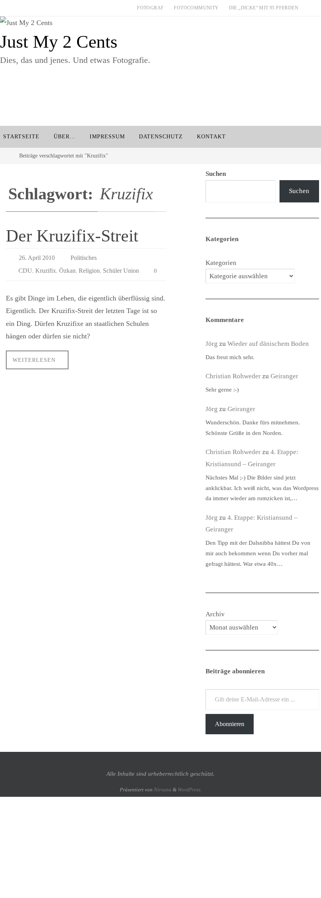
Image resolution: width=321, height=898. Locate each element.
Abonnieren (229, 724)
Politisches (83, 256)
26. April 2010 (37, 256)
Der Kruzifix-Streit (72, 235)
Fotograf (150, 8)
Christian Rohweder (233, 376)
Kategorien (221, 263)
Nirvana (162, 789)
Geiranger (284, 376)
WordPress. (190, 789)
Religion (89, 267)
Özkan (67, 267)
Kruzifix (45, 267)
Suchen (299, 191)
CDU (25, 267)
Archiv (215, 614)
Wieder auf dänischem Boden (268, 343)
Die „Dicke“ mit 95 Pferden (263, 8)
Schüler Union (121, 267)
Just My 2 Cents (58, 42)
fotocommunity (196, 8)
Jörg (212, 343)
